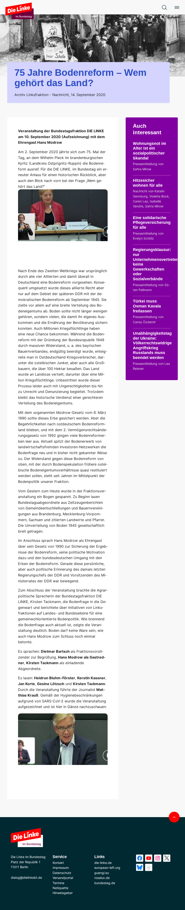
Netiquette (60, 888)
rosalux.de (102, 878)
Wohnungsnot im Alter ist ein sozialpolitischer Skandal (149, 150)
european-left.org (107, 868)
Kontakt (58, 863)
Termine (58, 883)
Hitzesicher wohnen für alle (148, 183)
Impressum (61, 868)
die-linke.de (103, 863)
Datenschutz (62, 873)
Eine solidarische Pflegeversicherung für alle (152, 222)
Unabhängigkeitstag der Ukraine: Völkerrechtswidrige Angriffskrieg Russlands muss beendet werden (152, 345)
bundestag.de (104, 883)
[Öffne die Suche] (164, 7)
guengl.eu (101, 873)
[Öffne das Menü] (177, 7)
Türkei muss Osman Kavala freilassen (147, 306)
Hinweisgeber (63, 893)
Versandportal (63, 878)
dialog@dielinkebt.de (26, 877)
